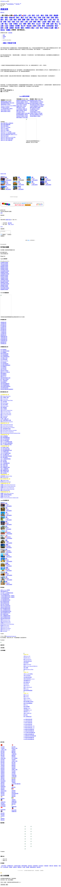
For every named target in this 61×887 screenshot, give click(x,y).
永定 (26, 17)
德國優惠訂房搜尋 (4, 282)
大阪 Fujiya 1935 (27, 656)
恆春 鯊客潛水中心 (4, 591)
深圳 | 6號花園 (3, 460)
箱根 (49, 21)
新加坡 (29, 26)
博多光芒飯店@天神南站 (21, 104)
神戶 (54, 19)
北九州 (38, 23)
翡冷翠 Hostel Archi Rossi (5, 481)
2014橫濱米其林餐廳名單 (29, 729)
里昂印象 (13, 796)
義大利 (8, 583)
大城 (37, 28)
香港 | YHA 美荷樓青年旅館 (6, 441)
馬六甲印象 (3, 806)
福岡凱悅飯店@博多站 (5, 104)
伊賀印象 (13, 763)
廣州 (30, 17)
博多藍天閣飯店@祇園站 (35, 116)
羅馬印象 (13, 804)
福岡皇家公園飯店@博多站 (22, 101)
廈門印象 (2, 754)
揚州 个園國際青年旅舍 (5, 615)
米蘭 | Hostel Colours (4, 480)
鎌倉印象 (13, 752)
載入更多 (2, 228)
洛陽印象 (2, 782)
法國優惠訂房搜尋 (4, 279)
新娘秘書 (46, 865)
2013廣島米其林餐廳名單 (29, 734)
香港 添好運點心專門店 (28, 701)
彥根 (53, 21)
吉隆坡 (11, 26)
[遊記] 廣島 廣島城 (4, 125)
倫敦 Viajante (26, 694)
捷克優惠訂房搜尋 (4, 286)
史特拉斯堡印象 (15, 793)
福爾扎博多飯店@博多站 (21, 110)
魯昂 (43, 26)
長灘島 (8, 30)
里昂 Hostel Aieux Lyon (5, 629)
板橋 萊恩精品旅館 (4, 353)
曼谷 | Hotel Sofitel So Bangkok (6, 426)
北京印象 (2, 746)
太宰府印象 (14, 776)
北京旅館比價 (3, 333)
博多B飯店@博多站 (20, 111)
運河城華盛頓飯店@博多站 (22, 114)
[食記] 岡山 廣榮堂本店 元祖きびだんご (9, 134)
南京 (33, 15)
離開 (7, 884)
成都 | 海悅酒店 (3, 473)
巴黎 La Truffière (27, 698)
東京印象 (13, 746)
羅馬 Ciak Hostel (3, 631)
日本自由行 (41, 865)
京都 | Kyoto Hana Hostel (5, 411)
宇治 (17, 21)
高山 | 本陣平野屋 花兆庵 (5, 420)
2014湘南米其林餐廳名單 (29, 730)
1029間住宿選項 (8, 543)
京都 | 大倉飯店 (3, 408)
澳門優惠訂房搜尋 (4, 269)
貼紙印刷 (39, 867)
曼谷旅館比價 (3, 330)
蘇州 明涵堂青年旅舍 (4, 601)
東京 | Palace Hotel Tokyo (5, 396)
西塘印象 (2, 771)
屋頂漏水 (56, 865)
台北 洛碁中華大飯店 (4, 350)
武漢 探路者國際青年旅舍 (5, 611)
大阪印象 (13, 759)
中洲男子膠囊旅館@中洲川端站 (36, 106)
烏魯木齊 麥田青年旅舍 (5, 607)
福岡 (29, 23)
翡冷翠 (17, 28)
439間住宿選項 (8, 524)
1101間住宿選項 (8, 538)
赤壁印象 (2, 773)
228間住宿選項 (34, 184)
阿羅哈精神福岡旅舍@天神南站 (36, 101)
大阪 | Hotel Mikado (4, 403)
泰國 (7, 560)
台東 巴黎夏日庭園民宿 (5, 386)
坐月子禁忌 (3, 865)
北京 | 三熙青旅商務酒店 (5, 458)
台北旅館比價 (3, 326)
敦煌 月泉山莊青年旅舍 (5, 605)
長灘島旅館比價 (3, 336)
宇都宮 (15, 23)
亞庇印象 (2, 803)
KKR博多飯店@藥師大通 (21, 109)
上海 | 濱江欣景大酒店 (5, 448)
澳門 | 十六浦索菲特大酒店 (6, 444)
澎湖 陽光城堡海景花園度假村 (6, 389)
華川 (45, 19)
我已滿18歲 (3, 884)
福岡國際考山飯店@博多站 (35, 100)
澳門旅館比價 (3, 329)
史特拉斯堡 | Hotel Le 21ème (6, 476)
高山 (56, 23)
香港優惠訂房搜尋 (4, 268)
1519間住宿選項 (8, 575)
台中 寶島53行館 (3, 358)
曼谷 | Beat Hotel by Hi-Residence (7, 431)
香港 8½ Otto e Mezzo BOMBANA (30, 666)
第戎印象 (13, 794)
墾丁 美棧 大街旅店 (4, 379)
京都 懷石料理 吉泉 (28, 661)
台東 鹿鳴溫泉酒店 (4, 387)
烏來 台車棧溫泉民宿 (4, 356)
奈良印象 (13, 766)
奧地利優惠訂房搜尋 (4, 288)
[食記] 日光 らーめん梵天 (6, 131)
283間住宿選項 (8, 519)
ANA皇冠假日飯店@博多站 (6, 108)
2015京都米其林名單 (28, 719)
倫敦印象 (13, 787)
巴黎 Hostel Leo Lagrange (5, 628)
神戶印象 (13, 762)
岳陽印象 (2, 772)
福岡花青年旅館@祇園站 (35, 107)
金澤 (52, 23)
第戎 (56, 26)
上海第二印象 (3, 749)
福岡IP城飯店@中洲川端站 (22, 117)
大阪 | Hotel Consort (4, 406)
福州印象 (2, 755)
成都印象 (2, 778)
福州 (17, 17)
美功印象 (2, 814)
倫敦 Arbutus (26, 696)
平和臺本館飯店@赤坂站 (35, 111)
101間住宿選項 (21, 184)
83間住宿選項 (8, 184)
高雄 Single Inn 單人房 (5, 372)
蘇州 (42, 15)
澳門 (20, 15)
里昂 (1, 28)
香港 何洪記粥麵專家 (28, 703)
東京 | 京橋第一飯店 (4, 397)
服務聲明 (41, 870)
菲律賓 (8, 569)
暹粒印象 (2, 820)
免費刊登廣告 (24, 865)
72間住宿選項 (20, 189)
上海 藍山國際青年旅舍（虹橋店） (7, 597)
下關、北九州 (11, 224)
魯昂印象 (13, 792)
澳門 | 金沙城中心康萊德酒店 (6, 443)
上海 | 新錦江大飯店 (4, 447)
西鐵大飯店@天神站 (20, 107)
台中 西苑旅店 (3, 362)
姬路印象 (13, 765)
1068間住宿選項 (8, 584)
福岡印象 (18, 783)
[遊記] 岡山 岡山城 (4, 135)
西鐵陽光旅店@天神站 (21, 106)
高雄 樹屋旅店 (3, 375)
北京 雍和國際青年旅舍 (5, 599)
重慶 (23, 19)
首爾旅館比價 (3, 335)
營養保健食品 (33, 867)
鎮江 (6, 19)
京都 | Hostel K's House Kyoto (6, 410)
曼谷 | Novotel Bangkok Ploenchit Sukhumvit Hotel (10, 433)
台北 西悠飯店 (3, 349)
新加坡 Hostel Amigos (4, 625)
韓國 (7, 541)
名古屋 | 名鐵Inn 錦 (4, 418)
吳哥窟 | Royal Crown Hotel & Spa (7, 487)
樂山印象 (2, 779)
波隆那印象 (14, 801)
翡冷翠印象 (14, 802)
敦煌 (6, 17)
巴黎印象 (13, 790)
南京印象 (2, 759)
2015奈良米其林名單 (28, 724)
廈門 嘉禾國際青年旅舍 (5, 608)
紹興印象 (2, 768)
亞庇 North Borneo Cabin (5, 621)
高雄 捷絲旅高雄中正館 (5, 377)
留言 (10, 219)
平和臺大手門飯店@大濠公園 (36, 113)
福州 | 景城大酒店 (4, 465)
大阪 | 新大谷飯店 (4, 404)
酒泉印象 (2, 788)
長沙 (36, 19)
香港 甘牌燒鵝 (26, 706)
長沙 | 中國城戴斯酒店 (5, 463)
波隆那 (11, 28)
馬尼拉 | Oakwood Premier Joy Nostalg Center (9, 497)
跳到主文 (2, 12)
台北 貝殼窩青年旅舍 (4, 594)
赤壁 (48, 17)
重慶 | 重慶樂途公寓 (4, 470)
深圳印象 (2, 795)
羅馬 (22, 28)
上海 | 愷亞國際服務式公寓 (6, 450)
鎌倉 (39, 21)
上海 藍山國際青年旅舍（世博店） (7, 595)
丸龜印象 (13, 772)
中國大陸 (8, 532)
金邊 (51, 28)
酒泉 (1, 17)
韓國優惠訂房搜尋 (4, 266)
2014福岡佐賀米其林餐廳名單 (30, 735)
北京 (37, 15)
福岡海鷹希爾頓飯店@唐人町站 (7, 102)
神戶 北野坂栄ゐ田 (27, 716)
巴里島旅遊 (35, 865)
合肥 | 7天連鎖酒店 (4, 468)
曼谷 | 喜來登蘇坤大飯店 (5, 428)
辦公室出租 (5, 867)
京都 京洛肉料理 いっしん (29, 678)
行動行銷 (51, 865)
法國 (7, 578)
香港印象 (2, 792)
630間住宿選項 (8, 506)
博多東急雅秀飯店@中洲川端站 (23, 103)
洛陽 (52, 17)
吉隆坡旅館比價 (3, 337)
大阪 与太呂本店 (27, 675)
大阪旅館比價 (3, 323)
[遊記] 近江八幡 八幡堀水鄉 (6, 140)
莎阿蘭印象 (3, 804)
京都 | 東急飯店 (3, 407)
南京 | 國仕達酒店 (4, 457)
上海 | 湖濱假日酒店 (4, 451)
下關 (43, 23)
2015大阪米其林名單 (28, 720)
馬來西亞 (8, 546)
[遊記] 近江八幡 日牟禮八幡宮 (7, 138)
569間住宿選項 (8, 180)
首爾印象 (2, 798)
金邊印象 (2, 818)
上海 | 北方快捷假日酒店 (5, 453)
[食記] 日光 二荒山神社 (5, 127)
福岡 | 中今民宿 (3, 417)
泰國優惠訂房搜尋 (4, 272)
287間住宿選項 (8, 515)
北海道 (23, 867)
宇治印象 (13, 771)
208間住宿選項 (8, 552)
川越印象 (13, 749)
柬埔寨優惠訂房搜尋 (4, 273)
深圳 (32, 19)
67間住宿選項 (8, 529)
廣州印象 (2, 751)
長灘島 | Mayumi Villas (5, 496)
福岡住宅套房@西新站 (5, 111)
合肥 (10, 19)
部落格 (4, 36)
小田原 (44, 21)
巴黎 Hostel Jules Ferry (4, 626)
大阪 (50, 19)
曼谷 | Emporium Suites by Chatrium (7, 427)
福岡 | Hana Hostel (4, 415)
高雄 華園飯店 (3, 373)
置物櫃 (27, 867)
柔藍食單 (4, 9)
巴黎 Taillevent (26, 685)
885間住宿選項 (8, 547)
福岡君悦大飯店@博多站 (6, 101)
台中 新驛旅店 (3, 366)
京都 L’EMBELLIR (27, 713)
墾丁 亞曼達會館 (3, 380)
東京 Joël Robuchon (27, 659)
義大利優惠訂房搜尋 (4, 280)
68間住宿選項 (48, 180)
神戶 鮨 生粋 (26, 683)
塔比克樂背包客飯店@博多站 (36, 103)
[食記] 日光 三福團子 (5, 130)
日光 (20, 23)
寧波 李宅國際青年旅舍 (5, 617)
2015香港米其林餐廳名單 (29, 737)
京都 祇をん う (27, 711)
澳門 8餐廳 (26, 667)
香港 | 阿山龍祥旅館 (4, 440)
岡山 (6, 23)
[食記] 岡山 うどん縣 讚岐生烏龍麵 (8, 133)
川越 (26, 21)
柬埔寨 (8, 564)
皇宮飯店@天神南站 (5, 107)
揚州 (1, 19)
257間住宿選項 (34, 180)
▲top (1, 226)
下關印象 (13, 782)
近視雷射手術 (10, 865)
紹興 (19, 19)
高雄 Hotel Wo (3, 376)
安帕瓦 (46, 28)
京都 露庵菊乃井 (27, 680)
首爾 (41, 19)
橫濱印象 (13, 751)
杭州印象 (2, 766)
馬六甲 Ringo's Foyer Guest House (7, 624)
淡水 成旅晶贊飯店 (4, 355)
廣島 (24, 23)
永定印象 (2, 756)
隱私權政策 (37, 870)
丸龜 (10, 23)
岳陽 (39, 17)
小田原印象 (14, 754)
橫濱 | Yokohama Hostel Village (6, 400)
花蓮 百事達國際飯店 (4, 385)
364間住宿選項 (8, 570)
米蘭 (6, 28)
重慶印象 (2, 776)
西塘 (46, 15)
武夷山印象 (3, 758)
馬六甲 (23, 26)
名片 (4, 37)
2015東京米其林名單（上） (29, 725)
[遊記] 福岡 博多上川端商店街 (7, 123)
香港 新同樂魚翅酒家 (28, 690)
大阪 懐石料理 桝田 (28, 677)
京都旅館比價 (3, 322)
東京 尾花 (26, 714)
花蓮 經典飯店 (3, 382)
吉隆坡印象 (3, 802)
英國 (7, 573)
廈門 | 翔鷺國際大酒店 (5, 467)
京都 (13, 21)
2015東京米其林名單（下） (29, 727)
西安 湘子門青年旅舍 (4, 604)
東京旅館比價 (3, 325)
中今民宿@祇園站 (33, 110)
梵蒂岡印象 (14, 806)
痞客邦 (7, 219)
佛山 (35, 17)
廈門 (22, 17)
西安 (50, 15)
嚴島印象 (13, 780)
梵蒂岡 (27, 28)
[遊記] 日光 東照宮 (4, 128)
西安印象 (2, 785)
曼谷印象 (2, 813)
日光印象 (13, 773)
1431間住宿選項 (8, 579)
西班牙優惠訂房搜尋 (4, 283)
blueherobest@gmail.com (11, 636)
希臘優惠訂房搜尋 (4, 285)
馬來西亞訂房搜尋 (4, 276)
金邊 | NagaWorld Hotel (5, 490)
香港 (15, 15)
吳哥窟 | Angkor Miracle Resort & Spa (7, 484)
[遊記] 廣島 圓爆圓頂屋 (5, 124)
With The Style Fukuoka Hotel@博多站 (8, 105)
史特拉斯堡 (49, 26)
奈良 (9, 21)
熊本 (33, 23)
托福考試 (15, 867)
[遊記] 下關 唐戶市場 (9, 43)
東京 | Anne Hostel (4, 398)
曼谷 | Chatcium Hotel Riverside (6, 424)
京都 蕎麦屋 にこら (28, 709)
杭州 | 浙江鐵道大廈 (4, 454)
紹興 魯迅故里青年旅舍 (5, 618)
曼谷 (32, 28)
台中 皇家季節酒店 (4, 363)
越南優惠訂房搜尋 (4, 275)
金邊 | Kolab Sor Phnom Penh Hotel (7, 489)
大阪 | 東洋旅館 (3, 401)
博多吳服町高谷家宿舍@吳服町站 (37, 104)
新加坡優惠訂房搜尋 (4, 271)
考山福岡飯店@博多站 (34, 109)
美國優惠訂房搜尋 (4, 289)
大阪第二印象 (14, 761)
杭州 (24, 15)
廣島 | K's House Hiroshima (5, 414)
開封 (56, 17)
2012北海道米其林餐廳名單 (29, 732)
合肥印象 (2, 765)
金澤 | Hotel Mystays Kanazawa (6, 421)
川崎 (30, 21)
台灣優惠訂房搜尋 (4, 262)
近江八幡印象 (14, 758)
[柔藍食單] (0, 642)
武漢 (43, 17)
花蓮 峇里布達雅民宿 (4, 383)
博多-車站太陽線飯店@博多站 (36, 114)
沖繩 (47, 23)
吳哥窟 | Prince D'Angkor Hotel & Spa (7, 486)
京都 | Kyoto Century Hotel (5, 413)
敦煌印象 (2, 789)
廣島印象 (13, 779)
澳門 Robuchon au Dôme (28, 669)
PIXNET (21, 870)
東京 (21, 21)
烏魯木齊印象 (3, 790)
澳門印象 (2, 793)
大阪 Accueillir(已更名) (28, 673)
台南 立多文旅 (3, 369)
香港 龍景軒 (26, 662)
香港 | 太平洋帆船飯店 (5, 438)
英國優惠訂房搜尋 (4, 278)
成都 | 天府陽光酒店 (4, 471)
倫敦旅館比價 (3, 342)
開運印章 (19, 867)
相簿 (4, 35)
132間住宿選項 (48, 184)
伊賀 (4, 21)
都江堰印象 (3, 780)
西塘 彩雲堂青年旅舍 (4, 602)
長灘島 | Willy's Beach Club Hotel (7, 493)
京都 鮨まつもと (27, 708)
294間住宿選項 (8, 510)
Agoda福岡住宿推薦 (24, 96)
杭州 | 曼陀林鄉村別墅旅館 (6, 456)
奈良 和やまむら (27, 657)
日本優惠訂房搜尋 (4, 265)
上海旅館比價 (3, 332)
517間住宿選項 (8, 566)
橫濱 (34, 21)
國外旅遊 (10, 222)
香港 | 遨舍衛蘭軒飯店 (5, 437)
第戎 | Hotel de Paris (4, 477)
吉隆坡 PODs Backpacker (5, 622)
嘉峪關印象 (3, 786)
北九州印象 (14, 783)
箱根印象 (13, 755)
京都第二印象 (14, 769)
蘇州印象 (2, 761)
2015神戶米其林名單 (28, 722)
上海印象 (2, 748)
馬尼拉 (2, 30)
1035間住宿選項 (8, 533)
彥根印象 (13, 756)
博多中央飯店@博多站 (5, 109)
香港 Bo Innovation (27, 664)
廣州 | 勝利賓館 (3, 461)
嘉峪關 (56, 15)
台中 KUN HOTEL (4, 360)
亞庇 (6, 26)
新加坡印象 (3, 809)
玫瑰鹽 (10, 867)
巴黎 (39, 26)
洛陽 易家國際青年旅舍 (5, 612)
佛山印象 (2, 752)
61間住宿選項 (8, 189)
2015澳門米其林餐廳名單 (29, 739)
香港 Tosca (26, 704)
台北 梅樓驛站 (3, 352)
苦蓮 (1, 212)
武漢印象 (2, 775)
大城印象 (2, 815)
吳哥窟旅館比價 (3, 340)
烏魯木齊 (12, 17)
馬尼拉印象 (14, 810)
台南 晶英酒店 (3, 367)
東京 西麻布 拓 (27, 682)
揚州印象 (2, 762)
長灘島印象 (14, 811)
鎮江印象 (2, 763)
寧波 (15, 19)
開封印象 (2, 783)
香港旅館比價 (3, 327)
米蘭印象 (13, 799)
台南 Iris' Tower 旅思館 (5, 590)
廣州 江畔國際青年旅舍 (5, 609)
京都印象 (13, 768)
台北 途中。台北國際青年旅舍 (6, 592)
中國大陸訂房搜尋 (4, 263)
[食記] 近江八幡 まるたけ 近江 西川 (8, 137)
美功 (41, 28)
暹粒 (56, 28)
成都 (28, 19)
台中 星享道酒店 (3, 359)
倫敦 (34, 26)
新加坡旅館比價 (3, 339)
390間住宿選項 (8, 556)
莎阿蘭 (17, 26)
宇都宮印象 (14, 775)
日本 (20, 178)
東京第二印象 (14, 748)
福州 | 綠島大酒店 (4, 464)
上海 (29, 15)
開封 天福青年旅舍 (4, 614)
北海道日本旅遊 (17, 865)
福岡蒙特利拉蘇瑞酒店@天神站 (23, 100)
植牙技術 (30, 865)
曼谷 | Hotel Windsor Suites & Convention (8, 430)
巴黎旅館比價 (3, 343)
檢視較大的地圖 (3, 173)
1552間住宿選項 (8, 561)
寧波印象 (2, 769)
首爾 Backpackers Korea (5, 619)
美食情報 (10, 32)
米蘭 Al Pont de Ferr (28, 699)
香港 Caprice (26, 688)
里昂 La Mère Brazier (28, 687)
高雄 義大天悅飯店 (4, 370)
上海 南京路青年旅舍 (4, 598)
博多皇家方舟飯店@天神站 (22, 116)
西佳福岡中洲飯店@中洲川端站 (23, 113)
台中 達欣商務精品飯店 (5, 365)
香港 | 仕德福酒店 (4, 436)
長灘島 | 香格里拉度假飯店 (6, 494)
